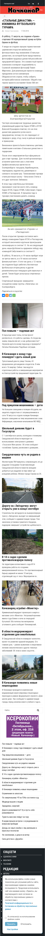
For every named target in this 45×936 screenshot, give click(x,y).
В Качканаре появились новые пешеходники (19, 684)
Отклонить (26, 924)
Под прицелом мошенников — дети (22, 405)
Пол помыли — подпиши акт (18, 330)
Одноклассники (9, 857)
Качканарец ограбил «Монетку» (20, 608)
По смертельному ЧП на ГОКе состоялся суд (20, 797)
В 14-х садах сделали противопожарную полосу (17, 559)
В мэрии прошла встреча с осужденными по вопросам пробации (20, 822)
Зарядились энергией (10, 806)
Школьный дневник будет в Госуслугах (18, 430)
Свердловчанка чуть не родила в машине (21, 456)
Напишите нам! (9, 4)
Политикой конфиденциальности (18, 903)
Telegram (7, 864)
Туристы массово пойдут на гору (15, 817)
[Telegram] (10, 295)
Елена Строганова (11, 31)
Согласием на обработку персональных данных (21, 907)
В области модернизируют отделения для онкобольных (19, 633)
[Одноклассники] (7, 295)
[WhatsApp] (14, 295)
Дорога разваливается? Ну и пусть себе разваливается (18, 811)
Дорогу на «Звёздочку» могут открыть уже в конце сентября (20, 507)
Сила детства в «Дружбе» (12, 839)
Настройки (12, 929)
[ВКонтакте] (3, 295)
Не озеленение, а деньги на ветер (15, 835)
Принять (11, 924)
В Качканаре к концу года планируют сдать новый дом (19, 356)
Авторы (6, 874)
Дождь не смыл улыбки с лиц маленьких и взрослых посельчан (19, 829)
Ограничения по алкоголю (12, 793)
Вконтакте (7, 860)
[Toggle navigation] (4, 16)
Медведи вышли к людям (12, 802)
